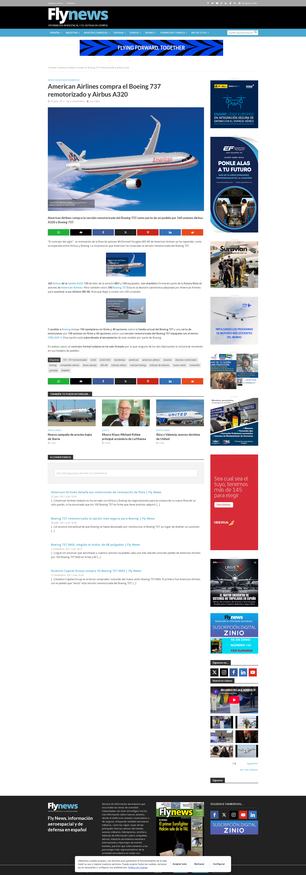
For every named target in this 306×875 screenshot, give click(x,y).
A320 (93, 359)
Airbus (57, 283)
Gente (105, 430)
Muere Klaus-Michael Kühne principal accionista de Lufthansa (124, 437)
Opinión (54, 32)
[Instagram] (224, 672)
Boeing (66, 329)
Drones (149, 32)
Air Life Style (199, 32)
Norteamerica (71, 79)
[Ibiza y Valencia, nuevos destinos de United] (180, 412)
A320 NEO (105, 359)
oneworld (194, 365)
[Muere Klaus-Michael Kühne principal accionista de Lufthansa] (126, 412)
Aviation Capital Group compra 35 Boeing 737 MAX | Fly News (96, 571)
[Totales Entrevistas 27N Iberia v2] (221, 751)
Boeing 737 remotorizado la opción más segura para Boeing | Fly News (103, 518)
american (133, 359)
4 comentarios (77, 101)
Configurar (219, 864)
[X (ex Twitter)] (214, 672)
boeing (52, 365)
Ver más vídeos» (249, 769)
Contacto (70, 3)
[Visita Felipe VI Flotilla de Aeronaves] (246, 722)
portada (53, 370)
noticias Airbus (118, 365)
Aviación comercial (96, 32)
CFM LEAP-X (55, 337)
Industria (72, 32)
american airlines (151, 359)
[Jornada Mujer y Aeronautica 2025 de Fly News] (246, 736)
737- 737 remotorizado (75, 359)
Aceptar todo (180, 864)
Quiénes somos (55, 3)
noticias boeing (138, 365)
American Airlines (72, 287)
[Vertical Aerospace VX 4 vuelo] (246, 751)
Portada (52, 67)
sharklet (65, 370)
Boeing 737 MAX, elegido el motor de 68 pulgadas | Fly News (95, 544)
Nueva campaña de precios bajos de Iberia (70, 437)
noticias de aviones (159, 365)
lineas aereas (90, 365)
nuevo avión (179, 365)
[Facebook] (233, 672)
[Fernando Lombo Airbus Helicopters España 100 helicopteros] (221, 736)
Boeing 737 (119, 287)
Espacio (134, 32)
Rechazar (199, 864)
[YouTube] (253, 672)
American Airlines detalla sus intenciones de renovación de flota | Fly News (106, 492)
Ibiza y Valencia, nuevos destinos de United (178, 437)
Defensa (119, 32)
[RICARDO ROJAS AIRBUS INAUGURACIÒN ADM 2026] (221, 722)
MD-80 (104, 365)
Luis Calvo (94, 101)
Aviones (168, 359)
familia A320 (75, 283)
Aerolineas (54, 79)
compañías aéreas (69, 365)
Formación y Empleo (172, 32)
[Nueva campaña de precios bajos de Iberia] (72, 412)
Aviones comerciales (186, 359)
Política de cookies (138, 867)
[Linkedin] (243, 672)
